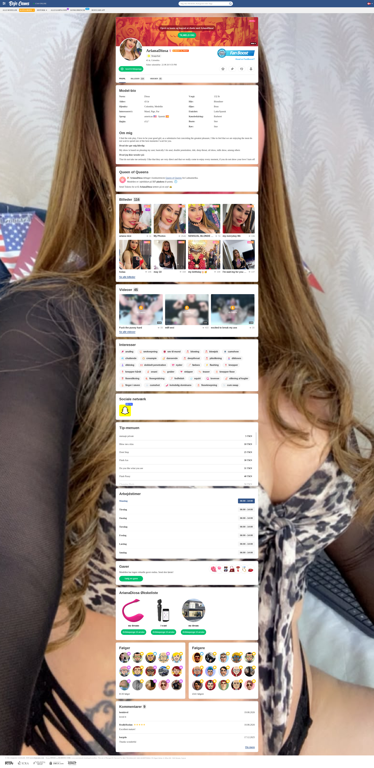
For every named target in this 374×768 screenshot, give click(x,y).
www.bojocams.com (37, 758)
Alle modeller (10, 10)
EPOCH (53, 758)
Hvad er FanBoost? (245, 59)
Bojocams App (98, 10)
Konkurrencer (77, 10)
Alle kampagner (59, 10)
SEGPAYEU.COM (64, 758)
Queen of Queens (174, 178)
